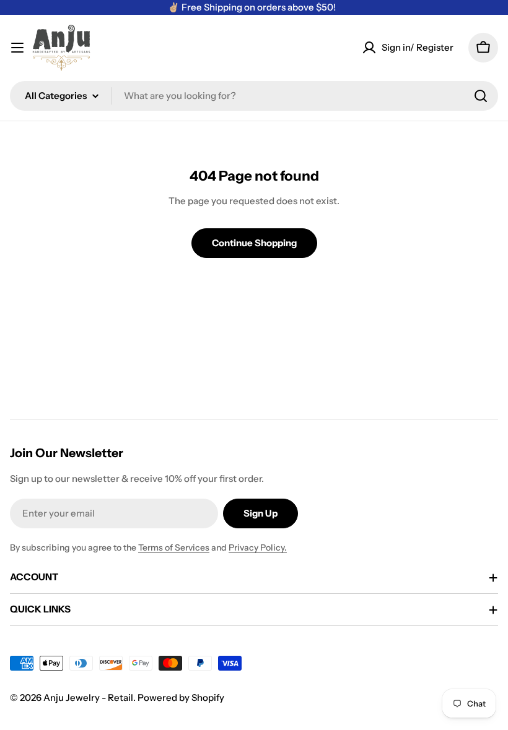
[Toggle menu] (17, 47)
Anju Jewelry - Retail (88, 697)
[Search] (480, 95)
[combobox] (254, 96)
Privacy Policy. (258, 547)
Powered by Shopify (181, 697)
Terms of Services (173, 547)
